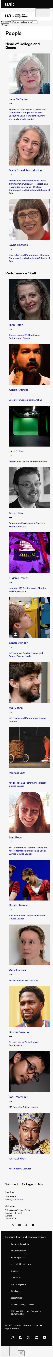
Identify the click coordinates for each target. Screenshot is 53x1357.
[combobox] (24, 21)
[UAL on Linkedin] (36, 1337)
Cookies (14, 1271)
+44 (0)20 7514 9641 (14, 1199)
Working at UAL (18, 1257)
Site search (6, 21)
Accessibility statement (21, 1264)
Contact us (15, 1277)
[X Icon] (26, 1225)
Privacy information (20, 1244)
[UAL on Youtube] (44, 1337)
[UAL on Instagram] (12, 1337)
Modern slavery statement (22, 1304)
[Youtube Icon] (33, 1225)
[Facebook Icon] (19, 1225)
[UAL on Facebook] (20, 1337)
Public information (19, 1250)
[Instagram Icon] (12, 1225)
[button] (39, 12)
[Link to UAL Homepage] (9, 4)
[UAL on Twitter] (28, 1337)
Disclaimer (16, 1291)
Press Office (16, 1298)
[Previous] (5, 1351)
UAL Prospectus (18, 1284)
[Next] (14, 1351)
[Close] (21, 1353)
